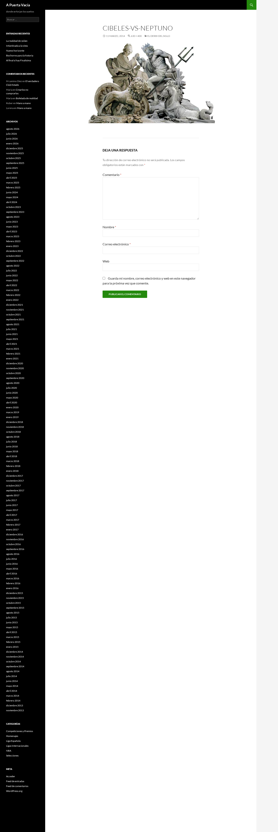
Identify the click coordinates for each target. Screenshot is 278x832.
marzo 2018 (12, 461)
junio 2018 (12, 446)
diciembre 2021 (14, 304)
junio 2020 (12, 392)
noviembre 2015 (15, 597)
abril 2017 (11, 514)
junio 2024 (12, 192)
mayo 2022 (12, 280)
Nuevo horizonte (15, 50)
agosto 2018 (12, 436)
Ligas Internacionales (17, 745)
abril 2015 (11, 632)
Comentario (112, 175)
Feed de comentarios (17, 786)
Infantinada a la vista (17, 45)
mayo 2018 (12, 451)
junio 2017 (12, 505)
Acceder (10, 776)
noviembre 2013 (15, 710)
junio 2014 (12, 681)
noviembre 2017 (15, 480)
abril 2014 (11, 690)
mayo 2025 (12, 172)
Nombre (109, 227)
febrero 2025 (13, 187)
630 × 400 (136, 35)
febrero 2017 (13, 524)
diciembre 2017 (14, 475)
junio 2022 (12, 275)
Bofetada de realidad (27, 98)
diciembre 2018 (14, 422)
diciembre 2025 (14, 148)
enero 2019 (12, 417)
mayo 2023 (12, 226)
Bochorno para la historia (19, 55)
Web (106, 261)
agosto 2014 (12, 671)
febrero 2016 (13, 583)
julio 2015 (11, 617)
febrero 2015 (13, 641)
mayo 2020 (12, 397)
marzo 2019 (12, 412)
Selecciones (12, 755)
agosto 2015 (12, 612)
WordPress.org (14, 790)
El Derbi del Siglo (158, 35)
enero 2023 (12, 246)
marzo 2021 (12, 348)
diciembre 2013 (14, 705)
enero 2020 (12, 407)
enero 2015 (12, 646)
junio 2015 (12, 622)
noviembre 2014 (15, 656)
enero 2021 (12, 358)
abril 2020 (11, 402)
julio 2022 (11, 270)
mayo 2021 (12, 338)
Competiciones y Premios (19, 731)
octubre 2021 (13, 314)
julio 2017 (11, 500)
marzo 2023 (12, 236)
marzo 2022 (12, 290)
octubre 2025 (13, 158)
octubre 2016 (13, 544)
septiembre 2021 (15, 319)
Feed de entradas (15, 781)
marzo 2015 (12, 637)
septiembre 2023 (15, 211)
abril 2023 (11, 231)
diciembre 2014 (14, 651)
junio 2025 (12, 167)
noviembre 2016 (15, 539)
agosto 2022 (12, 265)
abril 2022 (11, 285)
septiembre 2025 (15, 163)
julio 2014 (11, 676)
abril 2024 (11, 202)
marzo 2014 (12, 695)
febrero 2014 (13, 700)
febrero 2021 (13, 353)
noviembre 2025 (15, 153)
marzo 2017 (12, 519)
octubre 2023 (13, 207)
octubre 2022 (13, 255)
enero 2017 (12, 529)
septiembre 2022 (15, 260)
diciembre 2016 (14, 534)
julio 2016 (11, 558)
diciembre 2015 (14, 593)
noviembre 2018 (15, 426)
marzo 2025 (12, 182)
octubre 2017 (13, 485)
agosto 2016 (12, 553)
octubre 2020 (13, 373)
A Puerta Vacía (18, 5)
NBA (8, 750)
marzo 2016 (12, 578)
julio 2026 (11, 133)
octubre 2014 (13, 661)
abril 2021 (11, 343)
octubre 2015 (13, 602)
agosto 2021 (12, 324)
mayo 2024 (12, 197)
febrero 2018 (13, 466)
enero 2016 (12, 588)
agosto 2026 (12, 128)
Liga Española (13, 740)
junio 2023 (12, 221)
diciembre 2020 (14, 363)
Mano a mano (23, 103)
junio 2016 (12, 563)
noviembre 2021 (15, 309)
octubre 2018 (13, 431)
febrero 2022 (13, 294)
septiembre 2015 (15, 607)
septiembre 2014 (15, 666)
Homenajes (12, 736)
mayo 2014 (12, 685)
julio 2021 (11, 329)
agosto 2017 (12, 495)
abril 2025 (11, 177)
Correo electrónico (117, 244)
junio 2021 (12, 334)
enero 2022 (12, 299)
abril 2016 (11, 573)
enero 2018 (12, 470)
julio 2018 (11, 441)
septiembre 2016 (15, 549)
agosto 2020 (12, 382)
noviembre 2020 (15, 368)
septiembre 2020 (15, 378)
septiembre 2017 (15, 490)
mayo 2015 (12, 627)
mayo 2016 (12, 568)
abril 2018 (11, 456)
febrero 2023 (13, 241)
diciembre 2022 (14, 250)
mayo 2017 (12, 509)
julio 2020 (11, 387)
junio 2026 (12, 138)
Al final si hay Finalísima (18, 60)
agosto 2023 (12, 216)
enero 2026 (12, 143)
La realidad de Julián (16, 40)
